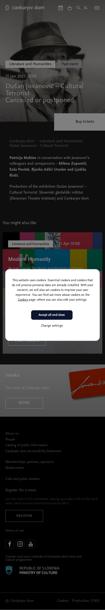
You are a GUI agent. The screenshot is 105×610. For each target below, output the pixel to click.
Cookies (23, 299)
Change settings (52, 325)
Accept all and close (51, 315)
